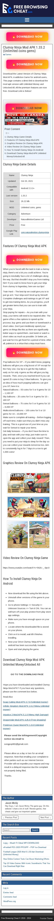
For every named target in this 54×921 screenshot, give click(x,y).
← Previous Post (10, 817)
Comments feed (10, 897)
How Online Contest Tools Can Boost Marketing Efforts (26, 859)
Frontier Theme (46, 918)
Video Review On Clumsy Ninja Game (24, 147)
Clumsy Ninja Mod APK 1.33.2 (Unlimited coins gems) (24, 49)
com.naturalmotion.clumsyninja (35, 232)
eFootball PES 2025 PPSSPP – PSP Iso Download (24, 847)
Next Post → (45, 817)
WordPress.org (9, 901)
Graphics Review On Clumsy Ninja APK (25, 143)
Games (8, 54)
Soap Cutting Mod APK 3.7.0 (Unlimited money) (25, 702)
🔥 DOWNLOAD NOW (27, 36)
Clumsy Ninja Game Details (19, 137)
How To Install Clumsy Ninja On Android (25, 150)
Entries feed (8, 892)
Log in (5, 888)
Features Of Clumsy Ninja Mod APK (23, 140)
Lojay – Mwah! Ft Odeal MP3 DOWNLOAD (21, 843)
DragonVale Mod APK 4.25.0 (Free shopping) (24, 720)
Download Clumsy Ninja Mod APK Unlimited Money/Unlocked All (26, 155)
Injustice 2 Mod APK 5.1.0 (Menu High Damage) (26, 714)
